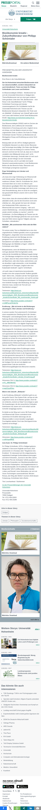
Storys (3, 6)
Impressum (6, 794)
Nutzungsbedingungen (28, 796)
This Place (7, 733)
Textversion (24, 801)
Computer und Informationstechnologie (16, 757)
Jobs (22, 798)
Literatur (5, 521)
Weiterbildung (8, 760)
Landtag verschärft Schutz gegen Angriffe (17, 710)
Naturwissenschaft (9, 764)
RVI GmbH (7, 736)
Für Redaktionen (26, 794)
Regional (24, 6)
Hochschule (7, 753)
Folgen (28, 19)
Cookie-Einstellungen (10, 803)
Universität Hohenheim (10, 29)
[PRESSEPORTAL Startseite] (10, 2)
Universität (7, 750)
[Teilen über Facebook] (3, 808)
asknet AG (6, 730)
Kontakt (5, 796)
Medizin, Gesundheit (10, 767)
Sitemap (5, 805)
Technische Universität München (14, 747)
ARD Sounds (7, 726)
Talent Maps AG (8, 740)
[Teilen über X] (10, 808)
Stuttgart (5, 512)
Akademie (6, 798)
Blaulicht (13, 6)
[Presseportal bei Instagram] (18, 791)
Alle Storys (9, 19)
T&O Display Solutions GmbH (13, 743)
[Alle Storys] (20, 15)
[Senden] (37, 808)
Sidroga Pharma (8, 723)
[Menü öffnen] (38, 3)
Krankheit (6, 770)
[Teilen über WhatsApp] (17, 808)
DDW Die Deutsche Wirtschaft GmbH (16, 719)
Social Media (24, 803)
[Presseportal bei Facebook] (13, 791)
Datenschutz (7, 801)
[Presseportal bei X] (15, 791)
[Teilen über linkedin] (30, 808)
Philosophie (15, 521)
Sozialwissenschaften (29, 521)
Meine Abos (35, 6)
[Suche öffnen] (33, 3)
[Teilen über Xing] (23, 808)
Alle (37, 629)
